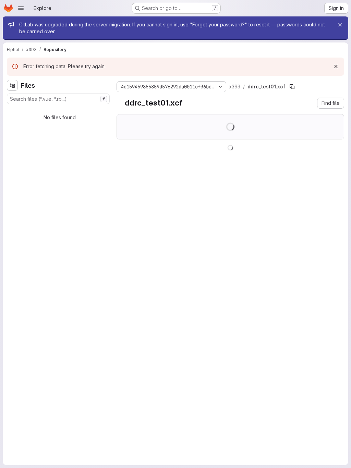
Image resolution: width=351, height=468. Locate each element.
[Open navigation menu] (20, 8)
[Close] (340, 25)
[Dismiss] (336, 66)
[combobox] (58, 99)
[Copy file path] (292, 86)
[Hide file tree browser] (12, 85)
